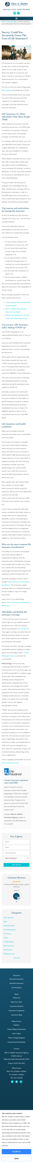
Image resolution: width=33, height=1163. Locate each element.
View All (16, 958)
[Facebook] (14, 13)
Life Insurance (17, 988)
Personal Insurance (16, 979)
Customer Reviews (16, 1006)
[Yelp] (18, 13)
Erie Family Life (23, 629)
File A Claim (16, 1034)
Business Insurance (16, 983)
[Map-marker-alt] (12, 1081)
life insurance (6, 90)
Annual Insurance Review (16, 1042)
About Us (16, 998)
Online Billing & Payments (16, 1029)
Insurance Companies (16, 1011)
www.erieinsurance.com (10, 763)
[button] (16, 18)
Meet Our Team (16, 1002)
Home (4, 22)
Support (16, 1025)
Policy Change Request (16, 1038)
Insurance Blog (12, 22)
